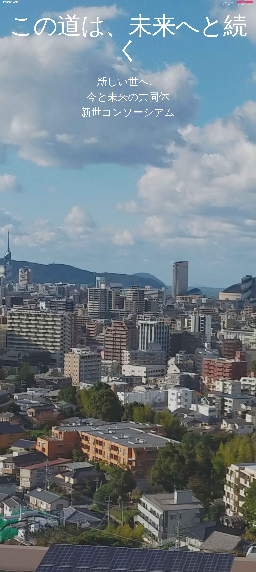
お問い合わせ (245, 2)
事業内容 (230, 4)
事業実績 (237, 4)
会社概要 (243, 4)
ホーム (222, 4)
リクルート (250, 4)
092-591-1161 (230, 2)
